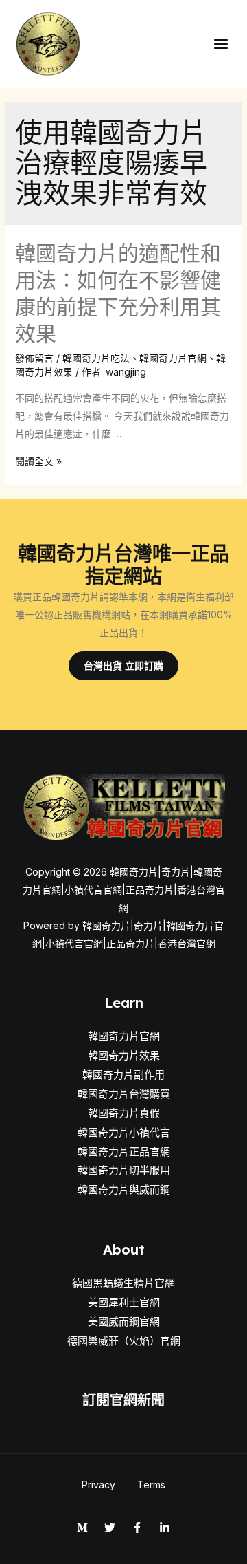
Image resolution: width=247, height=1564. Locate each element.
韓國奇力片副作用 (123, 1074)
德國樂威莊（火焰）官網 (123, 1340)
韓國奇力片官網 (173, 358)
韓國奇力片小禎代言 (124, 1132)
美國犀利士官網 (124, 1302)
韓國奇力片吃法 (96, 358)
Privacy (98, 1484)
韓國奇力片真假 (124, 1113)
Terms (151, 1484)
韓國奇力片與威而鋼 (124, 1189)
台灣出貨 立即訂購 (123, 665)
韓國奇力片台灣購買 (124, 1093)
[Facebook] (137, 1527)
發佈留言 (34, 358)
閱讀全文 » (38, 461)
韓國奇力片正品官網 (124, 1151)
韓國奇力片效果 (124, 1055)
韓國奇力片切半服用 (124, 1170)
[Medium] (82, 1527)
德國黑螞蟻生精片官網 (123, 1283)
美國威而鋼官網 (124, 1321)
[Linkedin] (164, 1527)
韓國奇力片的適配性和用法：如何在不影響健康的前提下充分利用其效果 (118, 293)
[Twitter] (109, 1527)
